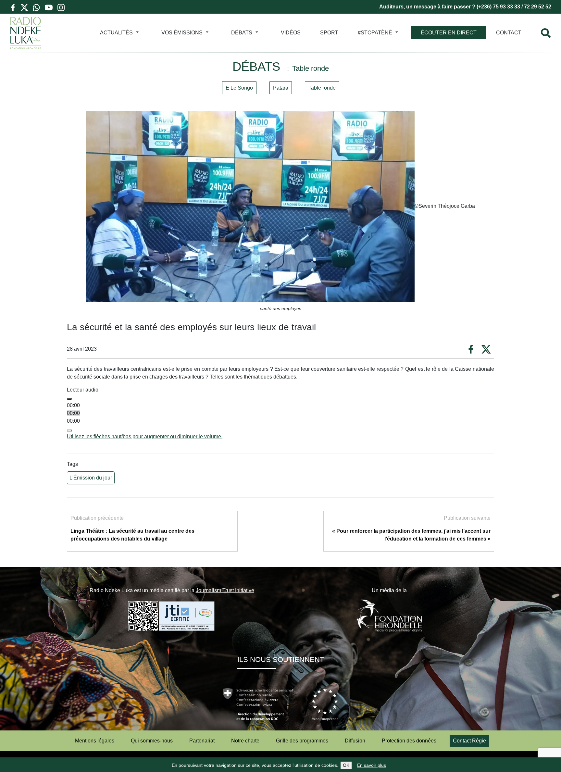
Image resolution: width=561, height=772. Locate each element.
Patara (280, 88)
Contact (508, 32)
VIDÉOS (291, 32)
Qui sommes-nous (152, 740)
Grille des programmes (302, 740)
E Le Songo (239, 88)
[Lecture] (69, 399)
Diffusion (355, 740)
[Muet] (69, 430)
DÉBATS (241, 32)
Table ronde (322, 88)
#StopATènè (375, 32)
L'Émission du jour (90, 477)
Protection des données (409, 740)
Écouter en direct (449, 32)
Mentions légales (94, 740)
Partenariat (202, 740)
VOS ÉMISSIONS (182, 32)
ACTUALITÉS (116, 32)
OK (346, 765)
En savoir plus (371, 765)
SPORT (329, 32)
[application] (280, 417)
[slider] (144, 436)
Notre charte (245, 740)
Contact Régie (469, 740)
